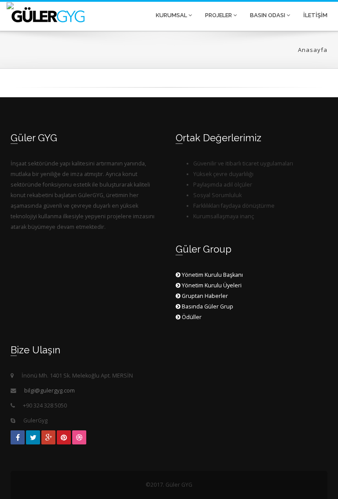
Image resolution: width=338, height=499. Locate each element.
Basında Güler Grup (206, 306)
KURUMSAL (172, 15)
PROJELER (219, 15)
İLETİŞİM (315, 15)
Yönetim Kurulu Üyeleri (211, 285)
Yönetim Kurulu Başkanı (211, 275)
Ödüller (191, 317)
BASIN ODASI (268, 15)
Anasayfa (312, 50)
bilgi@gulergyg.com (49, 390)
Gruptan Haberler (204, 296)
